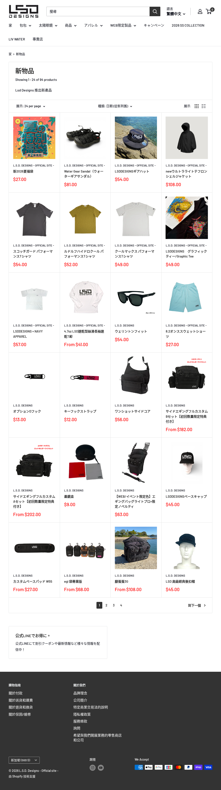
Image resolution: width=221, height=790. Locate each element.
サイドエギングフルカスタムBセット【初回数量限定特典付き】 (187, 416)
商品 (68, 25)
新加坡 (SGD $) (20, 760)
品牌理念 (80, 693)
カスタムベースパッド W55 (32, 581)
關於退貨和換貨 (21, 707)
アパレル (91, 25)
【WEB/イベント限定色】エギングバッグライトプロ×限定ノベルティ (135, 501)
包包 (23, 25)
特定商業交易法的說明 (90, 707)
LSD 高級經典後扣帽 (180, 581)
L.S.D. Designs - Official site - (33, 165)
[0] (209, 11)
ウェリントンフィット (131, 331)
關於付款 (15, 693)
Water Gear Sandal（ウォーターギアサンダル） (83, 173)
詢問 (76, 728)
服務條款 (80, 721)
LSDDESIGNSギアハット (132, 171)
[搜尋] (155, 11)
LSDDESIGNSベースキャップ (186, 496)
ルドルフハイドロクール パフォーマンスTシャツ (84, 253)
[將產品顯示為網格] (197, 106)
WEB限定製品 (120, 25)
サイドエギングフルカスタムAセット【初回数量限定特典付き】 (34, 501)
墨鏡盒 (69, 496)
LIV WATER (17, 39)
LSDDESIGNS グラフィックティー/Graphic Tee (186, 253)
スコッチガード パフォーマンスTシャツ (33, 253)
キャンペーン (154, 25)
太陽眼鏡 (46, 25)
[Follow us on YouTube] (101, 768)
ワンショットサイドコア (132, 411)
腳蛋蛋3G (121, 581)
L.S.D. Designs (124, 325)
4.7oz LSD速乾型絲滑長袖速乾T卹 (84, 333)
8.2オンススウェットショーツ (186, 333)
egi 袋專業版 (73, 581)
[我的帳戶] (200, 11)
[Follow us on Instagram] (93, 768)
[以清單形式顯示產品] (204, 106)
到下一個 (194, 605)
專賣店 (38, 39)
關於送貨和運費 (21, 700)
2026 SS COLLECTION (188, 25)
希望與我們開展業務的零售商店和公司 (97, 737)
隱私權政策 (82, 714)
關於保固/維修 (20, 714)
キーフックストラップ (80, 411)
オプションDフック (27, 411)
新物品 (20, 54)
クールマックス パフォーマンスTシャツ (134, 253)
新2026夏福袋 (23, 171)
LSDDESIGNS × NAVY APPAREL (28, 333)
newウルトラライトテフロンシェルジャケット (186, 173)
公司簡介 (80, 700)
